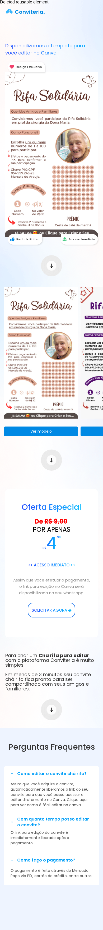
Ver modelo (41, 431)
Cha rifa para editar (64, 655)
